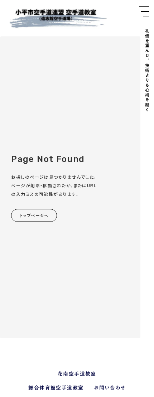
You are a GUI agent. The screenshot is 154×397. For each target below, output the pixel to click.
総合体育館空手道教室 (55, 388)
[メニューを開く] (144, 11)
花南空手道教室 (77, 374)
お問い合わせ (109, 388)
